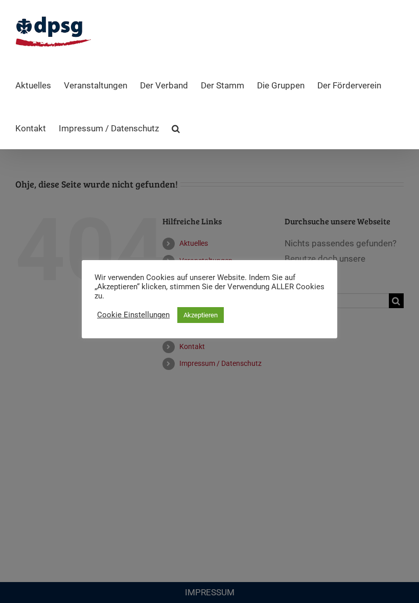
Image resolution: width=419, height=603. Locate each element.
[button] (176, 127)
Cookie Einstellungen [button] (133, 314)
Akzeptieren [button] (200, 315)
